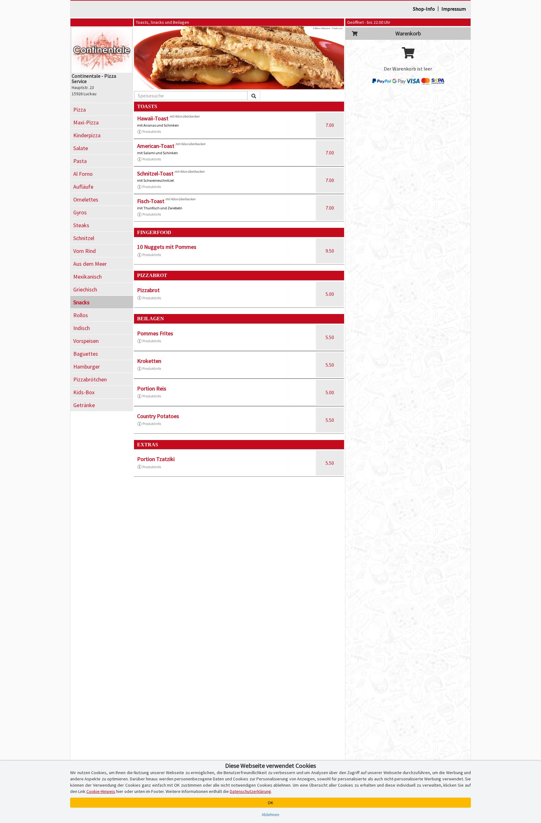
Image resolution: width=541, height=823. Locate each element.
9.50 (330, 251)
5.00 (330, 294)
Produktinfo (151, 131)
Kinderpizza (86, 135)
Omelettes (85, 199)
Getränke (84, 405)
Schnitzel (83, 238)
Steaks (81, 225)
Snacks (81, 302)
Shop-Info (424, 9)
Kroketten (149, 360)
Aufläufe (83, 186)
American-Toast (155, 145)
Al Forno (83, 173)
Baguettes (85, 353)
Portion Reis (151, 388)
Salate (80, 148)
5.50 (330, 337)
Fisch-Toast (150, 201)
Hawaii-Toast (152, 118)
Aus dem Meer (90, 263)
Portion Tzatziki (156, 459)
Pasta (80, 161)
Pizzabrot (148, 290)
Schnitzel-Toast (155, 173)
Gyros (80, 212)
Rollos (80, 315)
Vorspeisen (86, 340)
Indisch (81, 328)
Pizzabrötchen (90, 379)
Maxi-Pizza (86, 122)
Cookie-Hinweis (100, 791)
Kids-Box (84, 392)
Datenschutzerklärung (250, 791)
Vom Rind (84, 250)
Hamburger (86, 366)
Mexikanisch (87, 276)
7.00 (330, 125)
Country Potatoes (158, 416)
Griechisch (85, 289)
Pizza (79, 109)
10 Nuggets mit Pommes (166, 246)
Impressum (453, 9)
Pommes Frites (155, 333)
